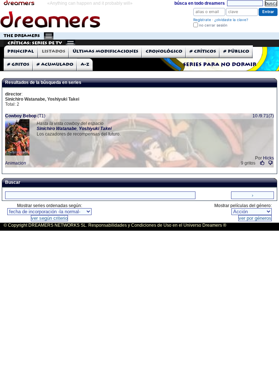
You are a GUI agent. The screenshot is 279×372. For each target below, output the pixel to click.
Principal (20, 51)
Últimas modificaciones (105, 51)
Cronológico (164, 51)
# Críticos (203, 51)
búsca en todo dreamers (199, 3)
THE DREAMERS (22, 36)
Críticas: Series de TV (35, 43)
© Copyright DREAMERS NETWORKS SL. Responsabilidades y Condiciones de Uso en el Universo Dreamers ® (115, 225)
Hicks (268, 158)
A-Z (85, 64)
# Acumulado (55, 64)
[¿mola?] (262, 163)
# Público (236, 51)
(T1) (25, 115)
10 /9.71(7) (263, 115)
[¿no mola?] (270, 163)
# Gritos (18, 64)
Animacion (15, 163)
